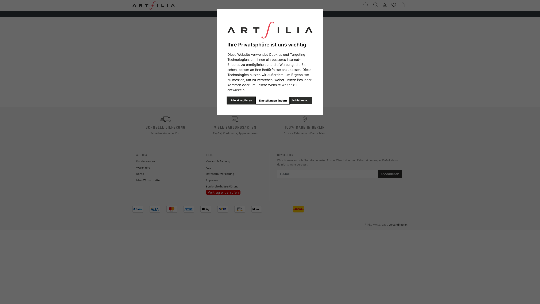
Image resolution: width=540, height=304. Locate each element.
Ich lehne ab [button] (300, 100)
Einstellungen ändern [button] (273, 100)
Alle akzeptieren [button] (241, 100)
